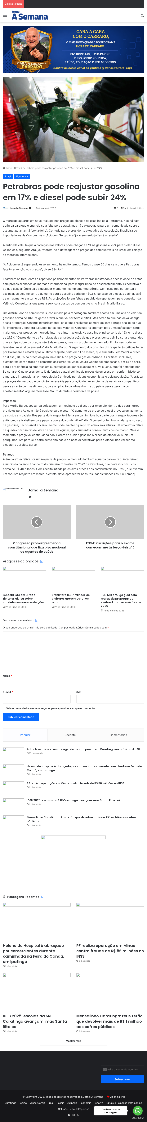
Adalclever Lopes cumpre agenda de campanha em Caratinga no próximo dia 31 (83, 749)
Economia (22, 176)
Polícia (60, 1102)
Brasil (17, 168)
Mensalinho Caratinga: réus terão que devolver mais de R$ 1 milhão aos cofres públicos (109, 1021)
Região (23, 1102)
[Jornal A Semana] (30, 15)
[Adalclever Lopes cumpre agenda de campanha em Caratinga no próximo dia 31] (13, 754)
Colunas (63, 1109)
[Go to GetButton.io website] (138, 1118)
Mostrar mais (73, 1040)
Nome (7, 675)
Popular (25, 735)
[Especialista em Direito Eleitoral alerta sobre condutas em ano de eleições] (24, 579)
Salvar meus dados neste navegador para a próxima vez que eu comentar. (51, 708)
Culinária (72, 1102)
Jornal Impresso (79, 1109)
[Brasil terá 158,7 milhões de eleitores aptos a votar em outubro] (73, 579)
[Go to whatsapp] (138, 1110)
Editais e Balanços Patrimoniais (124, 1102)
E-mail (8, 692)
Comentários (118, 735)
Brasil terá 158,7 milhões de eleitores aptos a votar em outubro (71, 598)
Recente (70, 735)
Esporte (98, 1102)
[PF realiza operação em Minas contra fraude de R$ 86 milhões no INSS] (13, 788)
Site (78, 692)
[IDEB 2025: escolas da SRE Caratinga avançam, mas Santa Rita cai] (13, 805)
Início (8, 168)
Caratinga (10, 1102)
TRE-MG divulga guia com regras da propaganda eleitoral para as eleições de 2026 (121, 600)
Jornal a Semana (19, 208)
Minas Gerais (37, 1102)
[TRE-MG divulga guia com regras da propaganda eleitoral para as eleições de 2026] (122, 579)
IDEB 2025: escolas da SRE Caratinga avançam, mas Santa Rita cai (73, 800)
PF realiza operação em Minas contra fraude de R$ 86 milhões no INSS (75, 783)
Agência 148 (117, 1096)
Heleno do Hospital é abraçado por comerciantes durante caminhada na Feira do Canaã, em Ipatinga (33, 953)
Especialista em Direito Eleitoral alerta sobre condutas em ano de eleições (23, 598)
